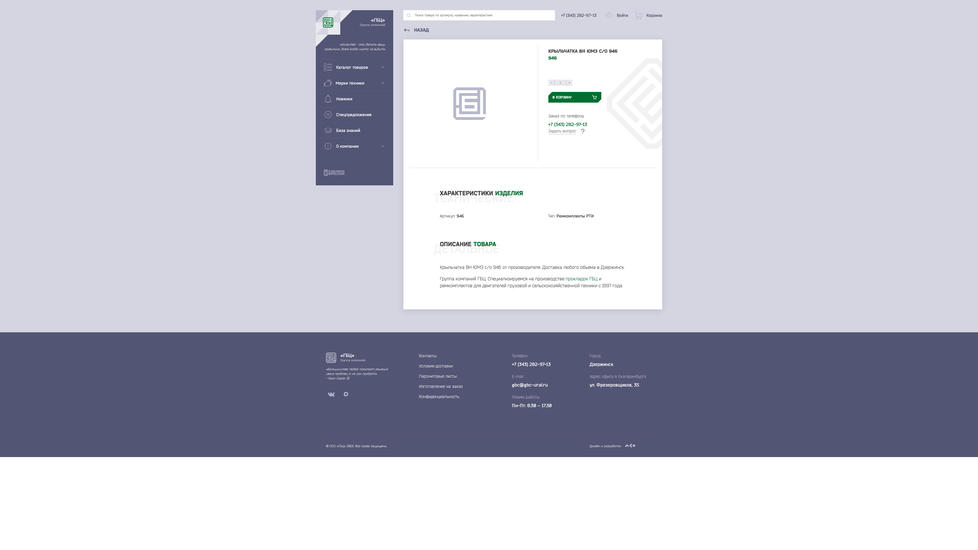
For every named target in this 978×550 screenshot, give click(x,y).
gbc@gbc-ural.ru (530, 384)
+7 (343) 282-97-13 (567, 124)
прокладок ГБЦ (581, 278)
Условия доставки (436, 366)
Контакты (428, 355)
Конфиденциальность (439, 396)
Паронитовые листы (438, 376)
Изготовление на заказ (441, 386)
